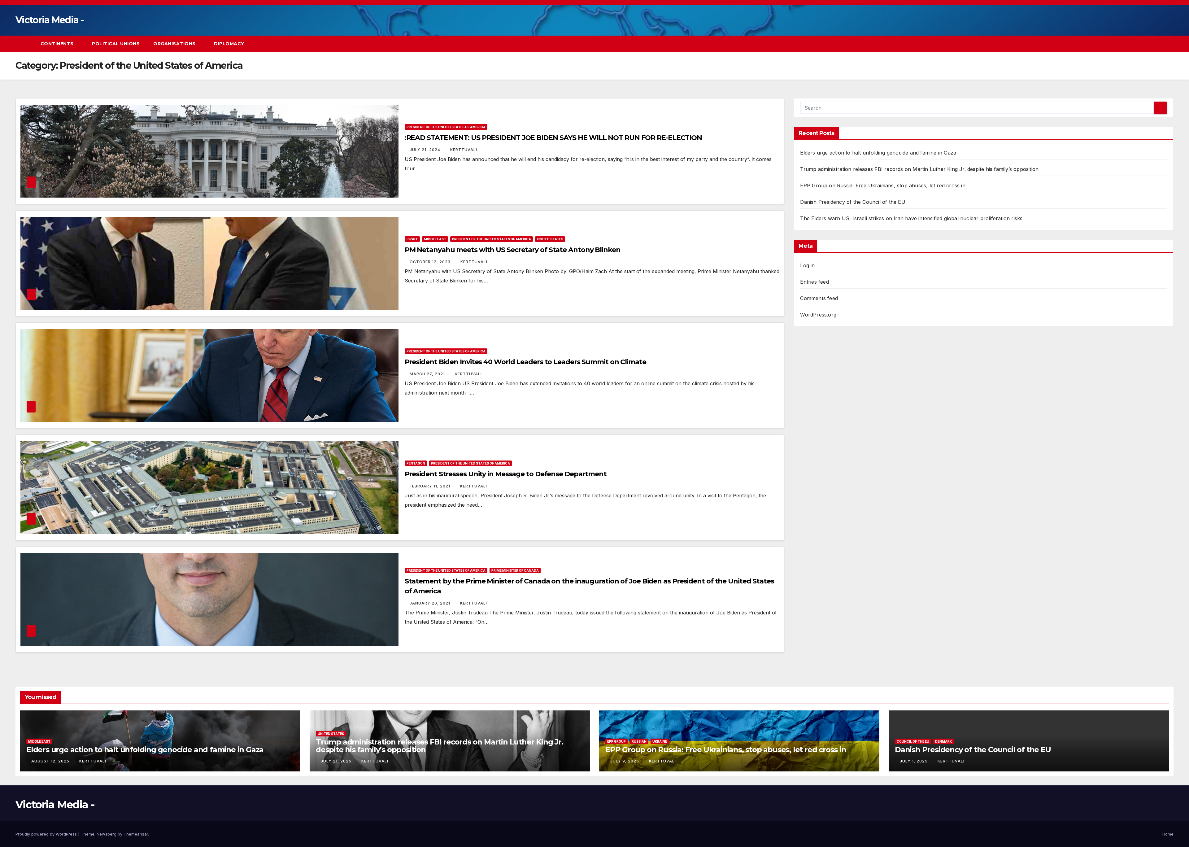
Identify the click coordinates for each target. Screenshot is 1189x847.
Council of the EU (913, 741)
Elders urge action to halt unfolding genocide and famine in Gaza (878, 153)
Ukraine (659, 741)
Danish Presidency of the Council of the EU (852, 202)
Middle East (435, 239)
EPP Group (616, 741)
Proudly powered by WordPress (46, 834)
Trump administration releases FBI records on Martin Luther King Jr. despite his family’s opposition (919, 169)
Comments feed (819, 298)
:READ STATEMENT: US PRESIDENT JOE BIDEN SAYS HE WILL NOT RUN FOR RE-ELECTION (553, 137)
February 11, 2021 (430, 486)
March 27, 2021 (428, 374)
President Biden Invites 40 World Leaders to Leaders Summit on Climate (525, 362)
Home (1168, 834)
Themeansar (136, 834)
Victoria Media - (49, 20)
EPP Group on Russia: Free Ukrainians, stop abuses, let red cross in (882, 185)
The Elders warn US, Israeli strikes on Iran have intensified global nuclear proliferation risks (911, 218)
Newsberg (106, 834)
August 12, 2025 (51, 761)
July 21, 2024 (426, 149)
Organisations (175, 43)
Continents (58, 43)
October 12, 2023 (431, 262)
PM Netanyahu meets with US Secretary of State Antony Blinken (513, 250)
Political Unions (116, 43)
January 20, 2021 (430, 603)
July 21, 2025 (337, 761)
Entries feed (814, 282)
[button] (1157, 44)
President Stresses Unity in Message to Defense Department (506, 474)
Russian (639, 741)
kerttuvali (463, 149)
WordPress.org (818, 315)
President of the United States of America (446, 127)
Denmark (943, 741)
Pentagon (416, 463)
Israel (412, 239)
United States (550, 239)
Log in (807, 265)
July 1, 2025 (914, 761)
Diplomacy (229, 43)
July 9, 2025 (625, 761)
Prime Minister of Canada (515, 570)
